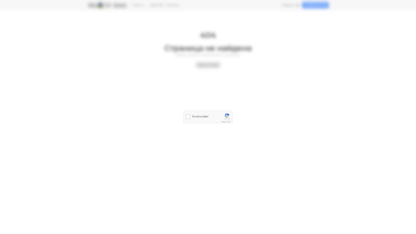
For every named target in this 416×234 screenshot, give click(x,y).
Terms (229, 122)
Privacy (224, 122)
